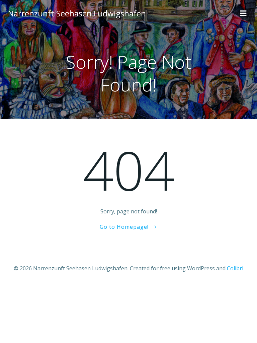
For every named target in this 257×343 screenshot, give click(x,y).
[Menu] (243, 13)
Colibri (235, 268)
